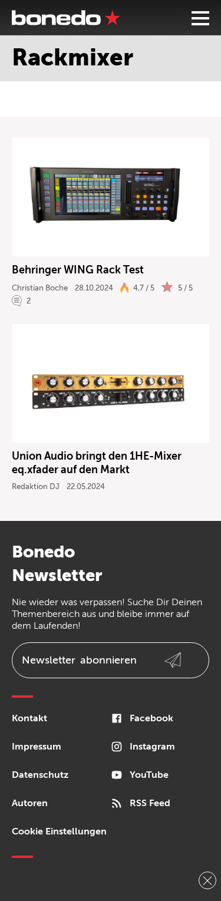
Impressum (36, 746)
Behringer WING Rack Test (79, 270)
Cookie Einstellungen (59, 831)
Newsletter (79, 660)
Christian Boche (40, 287)
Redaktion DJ (36, 486)
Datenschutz (40, 775)
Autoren (30, 803)
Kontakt (29, 718)
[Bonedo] (66, 17)
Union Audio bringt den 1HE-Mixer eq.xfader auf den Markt (97, 463)
